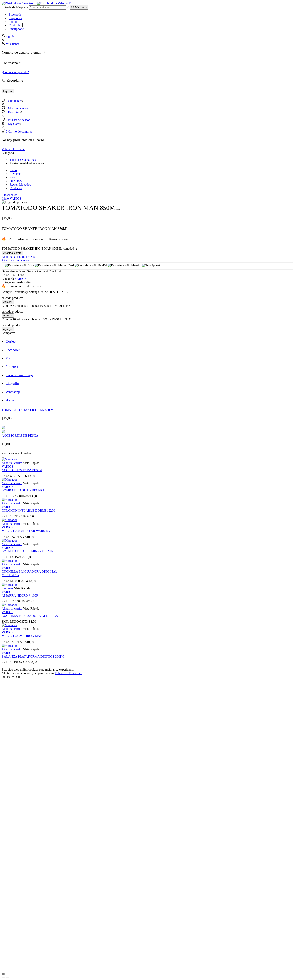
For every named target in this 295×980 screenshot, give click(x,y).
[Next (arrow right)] (7, 977)
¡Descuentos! (10, 195)
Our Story (16, 181)
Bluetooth (15, 14)
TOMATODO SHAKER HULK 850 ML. (29, 410)
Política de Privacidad (68, 673)
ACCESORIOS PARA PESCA (22, 470)
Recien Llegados (20, 184)
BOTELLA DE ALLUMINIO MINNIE (27, 551)
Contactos (16, 188)
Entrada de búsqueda (15, 7)
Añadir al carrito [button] (12, 463)
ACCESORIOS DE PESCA (20, 435)
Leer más (7, 588)
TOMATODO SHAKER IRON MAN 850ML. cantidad (38, 248)
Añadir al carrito (12, 252)
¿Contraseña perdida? (15, 72)
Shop (13, 177)
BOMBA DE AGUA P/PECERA (23, 490)
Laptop (13, 21)
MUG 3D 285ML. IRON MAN (22, 636)
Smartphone (16, 29)
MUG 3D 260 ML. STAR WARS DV (26, 531)
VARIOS (15, 198)
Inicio (13, 170)
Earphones (15, 18)
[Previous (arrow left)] (3, 977)
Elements (15, 173)
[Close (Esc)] (3, 974)
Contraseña (11, 63)
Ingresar (8, 91)
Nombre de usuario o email (23, 52)
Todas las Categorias (23, 159)
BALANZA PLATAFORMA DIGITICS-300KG (33, 656)
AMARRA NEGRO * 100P (20, 595)
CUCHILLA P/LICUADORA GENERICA (30, 615)
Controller (15, 25)
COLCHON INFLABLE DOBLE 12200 (28, 510)
